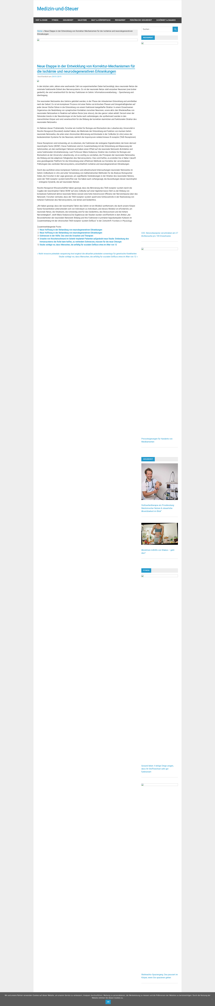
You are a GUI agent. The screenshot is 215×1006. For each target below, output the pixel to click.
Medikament (120, 20)
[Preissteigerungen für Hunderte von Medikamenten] (159, 249)
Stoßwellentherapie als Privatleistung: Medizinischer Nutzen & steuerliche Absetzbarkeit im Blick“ (157, 508)
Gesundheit (68, 20)
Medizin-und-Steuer (58, 8)
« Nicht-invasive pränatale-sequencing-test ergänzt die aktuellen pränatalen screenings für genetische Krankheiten (87, 253)
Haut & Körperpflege (100, 20)
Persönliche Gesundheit (141, 20)
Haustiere (82, 20)
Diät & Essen (41, 20)
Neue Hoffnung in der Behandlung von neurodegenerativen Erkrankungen (71, 230)
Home (39, 31)
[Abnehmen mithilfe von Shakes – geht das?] (159, 544)
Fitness (55, 20)
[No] (212, 999)
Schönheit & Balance (166, 20)
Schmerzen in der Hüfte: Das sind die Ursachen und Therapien (66, 236)
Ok (108, 1002)
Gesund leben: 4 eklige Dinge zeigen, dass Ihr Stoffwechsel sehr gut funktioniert (157, 769)
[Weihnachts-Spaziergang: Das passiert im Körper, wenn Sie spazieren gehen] (159, 785)
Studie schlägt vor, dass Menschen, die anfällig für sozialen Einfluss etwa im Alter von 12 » (98, 256)
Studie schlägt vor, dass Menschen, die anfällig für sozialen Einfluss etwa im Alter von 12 (78, 245)
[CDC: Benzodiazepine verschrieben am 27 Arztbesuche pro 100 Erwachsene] (159, 43)
